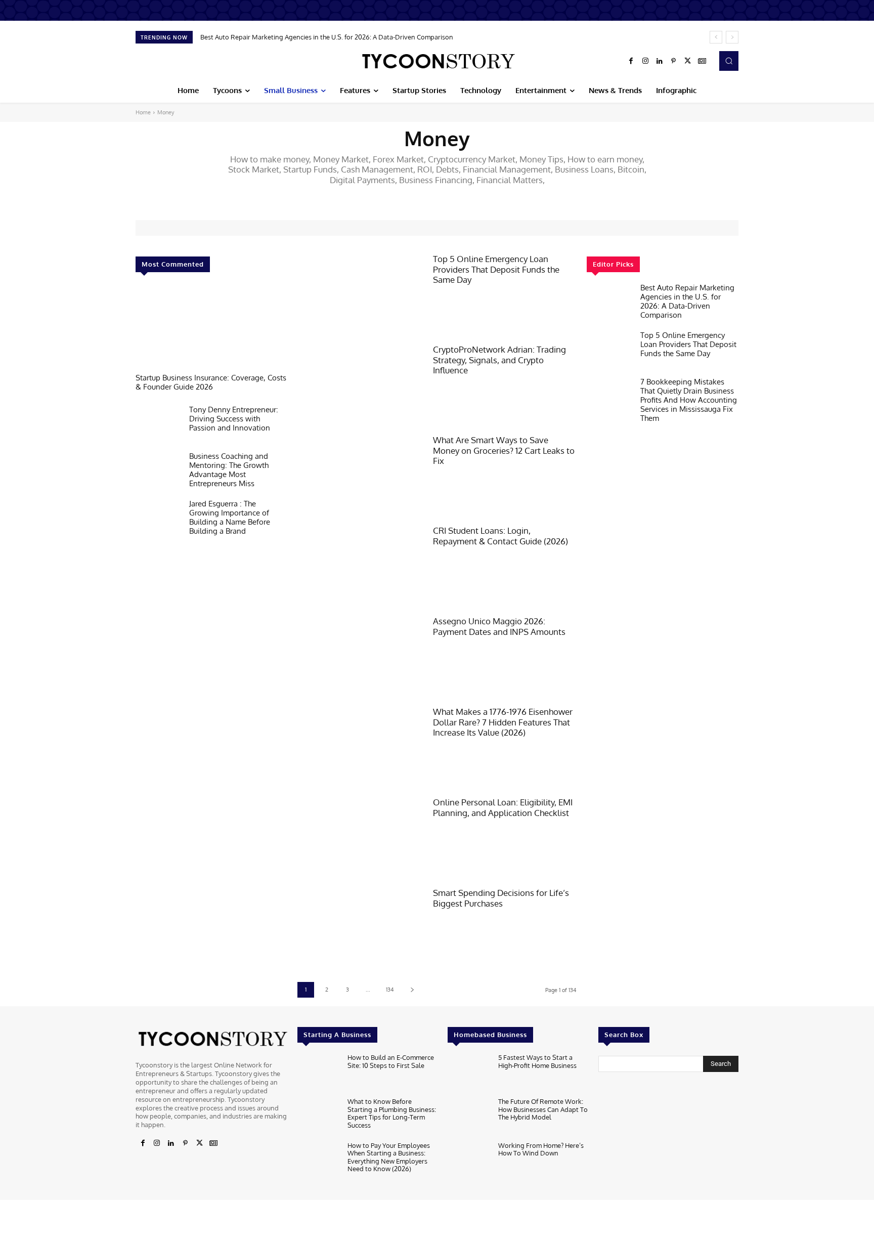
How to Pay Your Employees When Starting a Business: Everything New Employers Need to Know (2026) (388, 1157)
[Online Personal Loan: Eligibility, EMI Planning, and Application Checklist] (360, 837)
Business (456, 197)
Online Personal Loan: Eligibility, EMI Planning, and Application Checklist (503, 807)
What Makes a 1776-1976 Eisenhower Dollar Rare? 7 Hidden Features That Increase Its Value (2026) (503, 722)
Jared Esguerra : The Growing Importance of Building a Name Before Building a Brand (229, 517)
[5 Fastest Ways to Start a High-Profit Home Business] (469, 1073)
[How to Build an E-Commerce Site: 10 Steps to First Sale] (318, 1073)
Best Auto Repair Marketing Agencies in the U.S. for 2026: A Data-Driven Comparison (326, 37)
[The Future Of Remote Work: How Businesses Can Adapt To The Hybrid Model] (469, 1117)
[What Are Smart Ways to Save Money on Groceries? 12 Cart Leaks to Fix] (360, 474)
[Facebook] (631, 61)
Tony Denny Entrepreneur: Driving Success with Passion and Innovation (233, 419)
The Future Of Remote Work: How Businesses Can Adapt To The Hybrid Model (543, 1109)
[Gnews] (702, 61)
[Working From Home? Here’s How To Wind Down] (469, 1161)
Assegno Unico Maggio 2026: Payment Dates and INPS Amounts (499, 626)
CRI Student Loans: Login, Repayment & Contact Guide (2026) (500, 535)
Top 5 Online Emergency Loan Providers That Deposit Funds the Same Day (496, 269)
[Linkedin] (659, 61)
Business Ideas (496, 197)
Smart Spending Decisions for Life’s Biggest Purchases (501, 897)
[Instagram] (645, 61)
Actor (335, 197)
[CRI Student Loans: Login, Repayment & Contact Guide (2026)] (360, 565)
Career (535, 197)
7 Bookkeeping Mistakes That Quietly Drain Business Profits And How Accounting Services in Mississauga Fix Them (688, 400)
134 (390, 989)
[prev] (716, 37)
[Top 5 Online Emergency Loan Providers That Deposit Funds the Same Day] (360, 293)
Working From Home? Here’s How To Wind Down (541, 1149)
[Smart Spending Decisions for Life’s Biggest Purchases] (360, 927)
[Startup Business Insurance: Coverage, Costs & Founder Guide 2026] (211, 327)
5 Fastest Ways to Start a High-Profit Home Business (537, 1061)
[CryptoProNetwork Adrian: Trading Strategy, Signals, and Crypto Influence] (360, 384)
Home (143, 112)
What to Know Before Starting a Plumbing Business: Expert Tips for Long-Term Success (391, 1113)
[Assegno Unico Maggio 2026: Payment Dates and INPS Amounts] (360, 656)
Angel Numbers (373, 197)
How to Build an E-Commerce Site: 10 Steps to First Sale (390, 1061)
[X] (688, 61)
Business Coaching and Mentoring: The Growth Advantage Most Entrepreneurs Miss (229, 469)
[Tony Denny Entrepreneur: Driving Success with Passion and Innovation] (158, 425)
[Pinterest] (674, 61)
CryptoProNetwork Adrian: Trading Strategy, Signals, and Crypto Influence (499, 359)
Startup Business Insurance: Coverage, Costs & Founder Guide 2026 (211, 382)
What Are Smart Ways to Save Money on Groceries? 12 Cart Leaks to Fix (504, 450)
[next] (732, 37)
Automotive (419, 197)
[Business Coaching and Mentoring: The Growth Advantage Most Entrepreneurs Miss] (158, 472)
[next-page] (412, 990)
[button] (728, 60)
